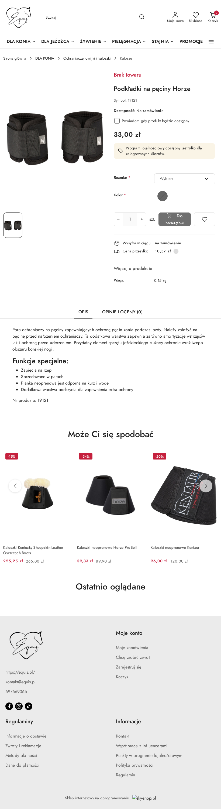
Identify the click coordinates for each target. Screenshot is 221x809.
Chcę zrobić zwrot (133, 657)
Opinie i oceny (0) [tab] (122, 312)
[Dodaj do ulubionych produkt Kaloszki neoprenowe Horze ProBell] (138, 457)
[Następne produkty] (206, 485)
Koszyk (122, 677)
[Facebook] (9, 706)
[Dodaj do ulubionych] (204, 219)
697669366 (16, 691)
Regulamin (125, 775)
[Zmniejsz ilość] (118, 219)
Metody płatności (21, 755)
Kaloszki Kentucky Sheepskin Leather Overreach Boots (33, 550)
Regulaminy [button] (19, 721)
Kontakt (122, 736)
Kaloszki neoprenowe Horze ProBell (106, 547)
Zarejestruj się (128, 667)
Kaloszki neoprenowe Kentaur (175, 547)
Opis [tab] (83, 312)
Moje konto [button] (129, 633)
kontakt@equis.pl (20, 682)
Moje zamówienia (132, 648)
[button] (211, 41)
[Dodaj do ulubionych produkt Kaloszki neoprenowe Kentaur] (212, 457)
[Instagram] (19, 706)
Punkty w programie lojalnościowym (149, 755)
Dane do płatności (22, 765)
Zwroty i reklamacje (23, 746)
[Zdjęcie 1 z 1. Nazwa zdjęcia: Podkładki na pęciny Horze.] (12, 225)
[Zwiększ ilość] (142, 219)
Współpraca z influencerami (141, 746)
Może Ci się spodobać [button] (110, 434)
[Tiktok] (28, 706)
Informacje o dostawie (25, 736)
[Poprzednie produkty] (15, 485)
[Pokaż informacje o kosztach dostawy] (176, 251)
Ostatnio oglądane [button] (110, 586)
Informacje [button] (128, 721)
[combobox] (184, 178)
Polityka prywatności (134, 765)
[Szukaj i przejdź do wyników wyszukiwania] (142, 17)
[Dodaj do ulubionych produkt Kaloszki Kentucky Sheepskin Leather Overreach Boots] (64, 457)
